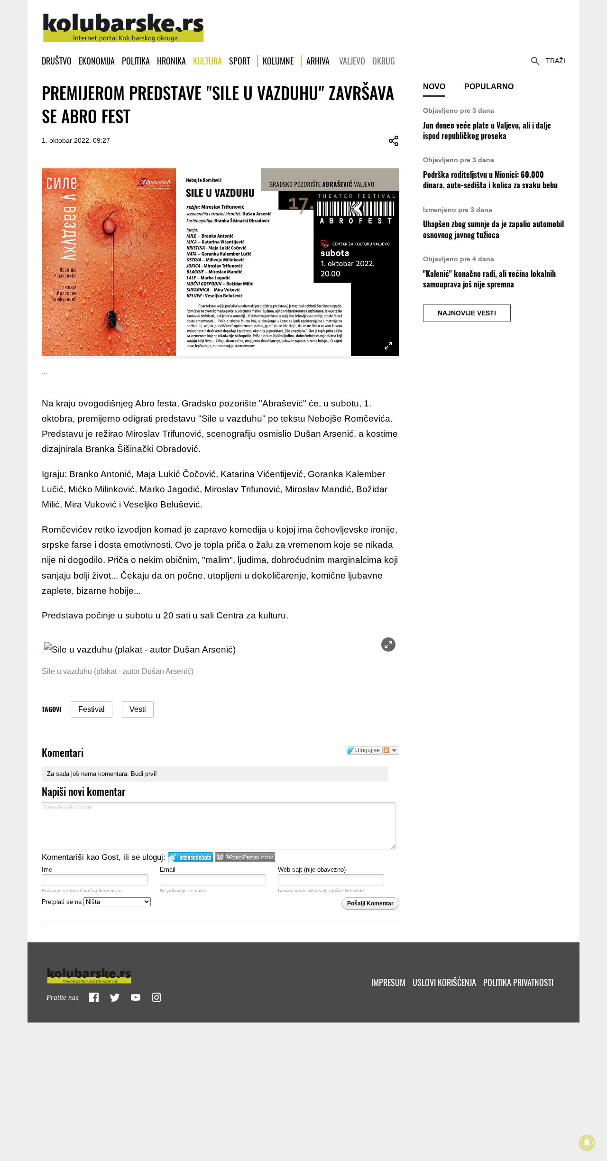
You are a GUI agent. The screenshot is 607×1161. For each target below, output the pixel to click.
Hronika (171, 61)
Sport (239, 61)
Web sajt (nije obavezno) (312, 869)
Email (167, 869)
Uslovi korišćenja (444, 982)
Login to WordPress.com (245, 857)
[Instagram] (156, 997)
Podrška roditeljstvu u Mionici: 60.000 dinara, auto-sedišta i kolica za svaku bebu (490, 180)
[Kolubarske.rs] (123, 23)
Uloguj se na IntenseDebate (190, 857)
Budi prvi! (144, 773)
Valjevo (352, 61)
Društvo (57, 61)
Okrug (383, 61)
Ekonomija (97, 61)
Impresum (388, 982)
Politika (136, 61)
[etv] (109, 973)
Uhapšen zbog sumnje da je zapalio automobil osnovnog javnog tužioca (493, 229)
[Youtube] (135, 997)
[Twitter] (114, 997)
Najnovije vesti (467, 313)
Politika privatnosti (518, 982)
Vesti (137, 709)
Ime (47, 869)
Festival (91, 709)
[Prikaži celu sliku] (388, 644)
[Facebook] (94, 997)
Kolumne (278, 61)
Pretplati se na (62, 901)
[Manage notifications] (587, 1142)
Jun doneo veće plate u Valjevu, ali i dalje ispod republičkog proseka (487, 130)
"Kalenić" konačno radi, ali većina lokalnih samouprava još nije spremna (489, 279)
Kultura (207, 61)
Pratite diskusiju (390, 750)
